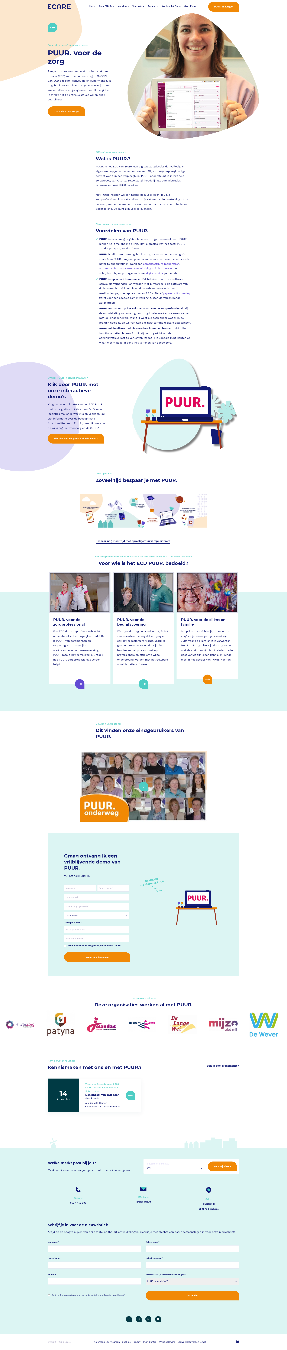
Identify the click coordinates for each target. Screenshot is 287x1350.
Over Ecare (190, 6)
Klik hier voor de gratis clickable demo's (76, 438)
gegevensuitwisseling (176, 293)
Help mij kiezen (222, 1166)
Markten (122, 6)
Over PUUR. (105, 6)
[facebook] (129, 1319)
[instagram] (139, 1319)
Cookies (126, 1342)
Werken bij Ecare (171, 6)
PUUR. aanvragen (223, 6)
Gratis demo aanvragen (66, 111)
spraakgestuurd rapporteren (161, 263)
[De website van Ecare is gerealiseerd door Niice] (234, 1341)
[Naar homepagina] (59, 6)
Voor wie (137, 6)
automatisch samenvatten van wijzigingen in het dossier (136, 268)
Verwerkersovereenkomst (192, 1342)
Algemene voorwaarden (107, 1342)
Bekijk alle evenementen (223, 1065)
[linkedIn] (148, 1319)
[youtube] (158, 1319)
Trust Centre (149, 1342)
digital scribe (154, 273)
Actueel (152, 6)
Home (92, 6)
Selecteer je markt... (158, 1163)
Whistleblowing (167, 1342)
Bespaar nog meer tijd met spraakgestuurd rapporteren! (133, 540)
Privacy (137, 1342)
